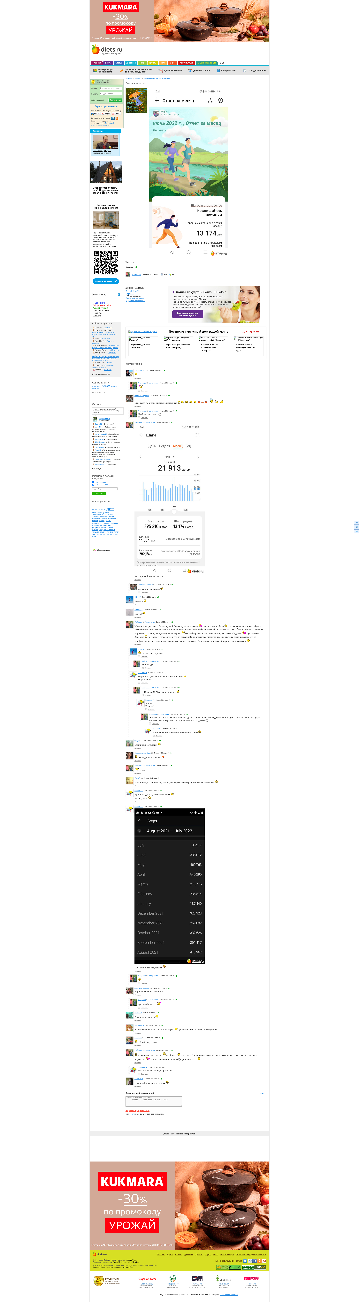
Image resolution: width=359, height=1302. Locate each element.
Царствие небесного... (135, 301)
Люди (142, 63)
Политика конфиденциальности (251, 1254)
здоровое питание (100, 512)
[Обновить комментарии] (356, 527)
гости (103, 509)
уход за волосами (107, 529)
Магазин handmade (207, 63)
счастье (95, 530)
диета (110, 509)
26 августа (115, 350)
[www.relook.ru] (252, 1282)
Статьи (118, 63)
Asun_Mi (98, 450)
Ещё (222, 63)
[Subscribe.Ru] (264, 1261)
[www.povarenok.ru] (173, 1282)
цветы (115, 534)
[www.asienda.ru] (224, 1282)
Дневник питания (173, 70)
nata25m (114, 386)
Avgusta (106, 386)
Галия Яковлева (119, 1262)
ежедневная (101, 482)
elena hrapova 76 (101, 434)
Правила (97, 313)
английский (96, 509)
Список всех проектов (229, 1295)
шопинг (94, 536)
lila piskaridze (104, 419)
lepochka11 (142, 673)
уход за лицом (98, 532)
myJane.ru (197, 1284)
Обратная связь (103, 550)
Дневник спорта (201, 70)
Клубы (208, 1254)
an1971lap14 (96, 386)
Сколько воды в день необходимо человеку (102, 152)
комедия (112, 516)
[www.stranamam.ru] (147, 1282)
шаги (132, 262)
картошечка (99, 439)
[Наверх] (356, 522)
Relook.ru (252, 1284)
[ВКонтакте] (254, 1261)
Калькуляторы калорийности (105, 70)
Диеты (108, 63)
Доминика (95, 388)
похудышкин (99, 447)
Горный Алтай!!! (133, 291)
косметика (112, 518)
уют (94, 534)
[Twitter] (245, 1261)
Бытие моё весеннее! (135, 298)
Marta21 (137, 778)
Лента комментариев (101, 374)
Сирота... (130, 293)
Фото (163, 63)
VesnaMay (98, 427)
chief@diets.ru (134, 1262)
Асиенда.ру (224, 1284)
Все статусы (97, 469)
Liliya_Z (137, 597)
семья (110, 527)
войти (132, 1114)
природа (114, 523)
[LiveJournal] (250, 1261)
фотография (107, 534)
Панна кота (108, 327)
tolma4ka (137, 610)
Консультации (186, 63)
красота (101, 521)
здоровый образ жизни (102, 514)
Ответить (137, 378)
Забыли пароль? (97, 100)
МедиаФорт (131, 1260)
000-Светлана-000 (141, 988)
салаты (103, 527)
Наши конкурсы (100, 303)
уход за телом (113, 532)
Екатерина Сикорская (103, 459)
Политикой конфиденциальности (102, 124)
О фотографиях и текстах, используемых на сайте (113, 1267)
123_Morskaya (100, 442)
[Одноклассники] (259, 1261)
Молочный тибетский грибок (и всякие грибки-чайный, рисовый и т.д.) (104, 334)
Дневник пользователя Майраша (156, 78)
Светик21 (98, 424)
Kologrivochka (139, 371)
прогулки (95, 525)
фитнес (99, 534)
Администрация (100, 308)
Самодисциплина (257, 70)
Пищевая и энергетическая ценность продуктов (138, 70)
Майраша (136, 274)
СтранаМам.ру (147, 1284)
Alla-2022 (138, 1038)
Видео (173, 63)
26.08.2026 (107, 370)
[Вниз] (356, 531)
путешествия (105, 525)
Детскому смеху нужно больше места (106, 206)
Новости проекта (101, 310)
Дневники (131, 63)
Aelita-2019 (138, 1079)
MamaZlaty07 (99, 464)
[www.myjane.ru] (197, 1282)
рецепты (96, 527)
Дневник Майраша (135, 287)
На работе (110, 362)
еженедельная (102, 485)
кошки (95, 520)
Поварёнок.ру (173, 1284)
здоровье (95, 516)
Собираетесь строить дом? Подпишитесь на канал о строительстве (105, 190)
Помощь (97, 315)
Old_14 (137, 741)
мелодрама (96, 523)
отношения (105, 523)
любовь (108, 521)
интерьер (103, 516)
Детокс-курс (106, 338)
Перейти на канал (103, 281)
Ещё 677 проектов (250, 332)
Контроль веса (228, 70)
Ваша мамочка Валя (142, 753)
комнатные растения (99, 518)
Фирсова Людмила (141, 396)
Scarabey (138, 1013)
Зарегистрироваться (137, 1110)
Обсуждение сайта (102, 305)
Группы (152, 63)
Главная (97, 63)
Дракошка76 (139, 1025)
